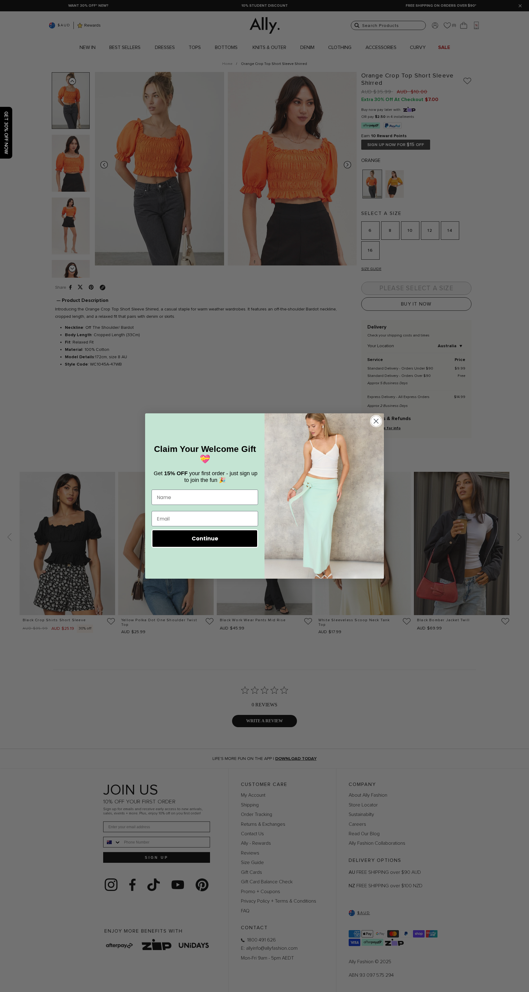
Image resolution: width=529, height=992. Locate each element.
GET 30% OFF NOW (6, 132)
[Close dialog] (376, 421)
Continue (205, 538)
